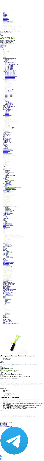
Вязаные (4, 215)
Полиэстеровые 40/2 (6, 140)
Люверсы (4, 178)
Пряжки (4, 167)
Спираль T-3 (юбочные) (9, 90)
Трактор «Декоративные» (9, 62)
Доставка (4, 16)
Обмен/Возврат (5, 18)
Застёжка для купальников (7, 158)
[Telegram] (14, 454)
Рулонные (4, 99)
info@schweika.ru (10, 41)
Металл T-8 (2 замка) (8, 85)
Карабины (4, 166)
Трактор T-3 (7, 116)
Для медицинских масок (7, 224)
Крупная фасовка (8, 182)
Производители (7, 303)
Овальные (6, 179)
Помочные (4, 219)
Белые (6, 216)
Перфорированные (6, 218)
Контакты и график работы (8, 21)
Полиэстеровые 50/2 (6, 141)
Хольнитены (5, 186)
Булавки (4, 226)
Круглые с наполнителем (7, 271)
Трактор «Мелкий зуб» (9, 63)
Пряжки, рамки (5, 253)
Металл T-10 (7, 114)
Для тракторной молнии (7, 115)
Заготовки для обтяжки (7, 239)
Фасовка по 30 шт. (8, 184)
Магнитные (7, 173)
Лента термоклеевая (6, 154)
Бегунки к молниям (6, 319)
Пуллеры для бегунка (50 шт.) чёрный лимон (11, 323)
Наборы (4, 136)
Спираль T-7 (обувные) (9, 94)
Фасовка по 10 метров (9, 104)
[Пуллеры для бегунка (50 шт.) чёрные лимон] (16, 353)
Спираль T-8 (7, 97)
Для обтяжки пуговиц (9, 211)
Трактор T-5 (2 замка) (9, 67)
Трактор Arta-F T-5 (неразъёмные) (11, 76)
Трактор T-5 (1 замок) (9, 66)
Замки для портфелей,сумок (8, 191)
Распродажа (5, 14)
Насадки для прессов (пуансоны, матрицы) (10, 206)
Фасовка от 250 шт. (8, 245)
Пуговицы (4, 55)
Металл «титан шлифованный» (10, 80)
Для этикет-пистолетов (9, 234)
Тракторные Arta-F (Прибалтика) (9, 71)
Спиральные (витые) (8, 59)
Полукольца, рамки (6, 183)
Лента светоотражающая (7, 153)
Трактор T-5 (7, 117)
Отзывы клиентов (6, 19)
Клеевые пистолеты (6, 195)
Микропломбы (5, 281)
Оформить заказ (3, 46)
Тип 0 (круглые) (5, 269)
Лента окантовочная (6, 151)
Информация (5, 309)
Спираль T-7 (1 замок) (9, 95)
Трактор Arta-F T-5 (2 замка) (10, 75)
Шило (4, 199)
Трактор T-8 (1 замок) (9, 68)
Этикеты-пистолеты (6, 200)
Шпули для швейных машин (8, 292)
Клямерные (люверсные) (9, 172)
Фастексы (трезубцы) (6, 254)
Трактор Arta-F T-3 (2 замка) (10, 73)
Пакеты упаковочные (6, 293)
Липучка (4, 259)
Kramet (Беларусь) (8, 202)
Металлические (5, 79)
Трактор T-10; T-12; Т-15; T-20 (10, 70)
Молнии (4, 54)
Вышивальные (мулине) (7, 132)
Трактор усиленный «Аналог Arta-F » (12, 64)
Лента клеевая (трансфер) (7, 149)
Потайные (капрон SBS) (9, 89)
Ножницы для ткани (6, 201)
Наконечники (5, 250)
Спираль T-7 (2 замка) (9, 96)
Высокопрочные (6, 131)
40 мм (6, 163)
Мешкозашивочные (6, 135)
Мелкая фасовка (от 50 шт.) (10, 188)
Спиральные (5, 86)
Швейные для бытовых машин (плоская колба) (13, 235)
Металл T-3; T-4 (7, 110)
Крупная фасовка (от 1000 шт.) (10, 189)
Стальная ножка (8, 242)
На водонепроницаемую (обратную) (11, 120)
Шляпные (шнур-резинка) (7, 223)
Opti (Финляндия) (6, 108)
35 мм (6, 162)
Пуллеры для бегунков (7, 126)
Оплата (4, 17)
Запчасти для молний (6, 168)
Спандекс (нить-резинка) (7, 138)
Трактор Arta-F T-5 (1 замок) (10, 74)
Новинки (4, 12)
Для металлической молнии (8, 109)
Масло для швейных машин (8, 196)
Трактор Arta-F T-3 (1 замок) (10, 72)
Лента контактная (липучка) (8, 150)
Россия (6, 146)
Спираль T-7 (7, 123)
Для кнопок (7, 207)
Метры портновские (6, 227)
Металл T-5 (7, 111)
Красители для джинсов (7, 286)
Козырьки (4, 249)
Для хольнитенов (8, 209)
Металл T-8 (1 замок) (8, 84)
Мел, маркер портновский (7, 280)
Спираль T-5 (7, 92)
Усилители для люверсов (9, 180)
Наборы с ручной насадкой (10, 175)
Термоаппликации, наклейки (8, 290)
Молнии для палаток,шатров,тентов (9, 58)
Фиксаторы (5, 255)
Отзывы (4, 315)
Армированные (5, 130)
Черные (6, 217)
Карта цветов (5, 20)
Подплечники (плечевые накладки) (9, 289)
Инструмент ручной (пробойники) (9, 194)
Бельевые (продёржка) (7, 214)
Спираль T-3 (7, 121)
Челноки (4, 291)
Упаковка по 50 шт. (8, 251)
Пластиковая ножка (8, 241)
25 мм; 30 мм (7, 161)
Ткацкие (4, 220)
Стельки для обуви (6, 264)
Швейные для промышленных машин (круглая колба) (14, 236)
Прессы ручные (5, 205)
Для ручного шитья (8, 233)
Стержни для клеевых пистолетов (9, 283)
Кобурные (6, 174)
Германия (6, 147)
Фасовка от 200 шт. (8, 185)
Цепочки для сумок (6, 190)
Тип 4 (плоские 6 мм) (6, 274)
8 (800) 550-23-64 (3, 40)
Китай (6, 203)
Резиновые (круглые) (6, 265)
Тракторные (7, 60)
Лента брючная (5, 145)
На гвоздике (7, 240)
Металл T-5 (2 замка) (8, 83)
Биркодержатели (6, 279)
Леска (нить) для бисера (7, 134)
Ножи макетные (5, 197)
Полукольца (5, 248)
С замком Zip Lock (8, 294)
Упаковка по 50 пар (8, 270)
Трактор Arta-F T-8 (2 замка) (10, 78)
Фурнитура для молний (7, 105)
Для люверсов (7, 208)
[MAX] (1, 457)
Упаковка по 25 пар (8, 266)
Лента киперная (5, 148)
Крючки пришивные (6, 287)
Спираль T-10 (7, 98)
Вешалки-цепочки (6, 165)
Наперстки (5, 228)
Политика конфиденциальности (8, 22)
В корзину (2, 367)
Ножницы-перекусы (8, 204)
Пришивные (7, 171)
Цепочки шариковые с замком (8, 284)
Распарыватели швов (6, 198)
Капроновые (5, 133)
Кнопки (4, 169)
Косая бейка (5, 144)
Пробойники (7, 212)
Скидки (4, 13)
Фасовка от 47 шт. (8, 181)
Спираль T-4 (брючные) (9, 91)
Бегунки (4, 53)
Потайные (6, 88)
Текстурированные (6, 139)
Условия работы (5, 15)
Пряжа (4, 137)
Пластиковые (7, 170)
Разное (4, 56)
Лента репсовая (5, 152)
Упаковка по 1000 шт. (9, 252)
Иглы (4, 232)
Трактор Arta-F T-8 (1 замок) (10, 77)
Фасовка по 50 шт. (8, 244)
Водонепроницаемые (9, 87)
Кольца (4, 159)
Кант (3, 143)
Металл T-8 (7, 113)
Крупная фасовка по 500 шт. (10, 127)
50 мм (6, 164)
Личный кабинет (6, 25)
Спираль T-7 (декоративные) (10, 93)
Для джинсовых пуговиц (9, 210)
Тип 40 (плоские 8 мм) (7, 275)
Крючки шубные (6, 288)
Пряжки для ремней (6, 160)
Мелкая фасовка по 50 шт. (9, 128)
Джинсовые (5, 238)
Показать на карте (3, 44)
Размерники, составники (7, 282)
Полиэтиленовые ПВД (9, 295)
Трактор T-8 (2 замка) (9, 69)
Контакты (2, 34)
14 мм (6, 176)
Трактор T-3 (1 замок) (9, 65)
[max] (1, 460)
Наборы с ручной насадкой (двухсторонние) (13, 187)
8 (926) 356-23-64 (3, 41)
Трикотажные (5, 260)
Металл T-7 (7, 112)
